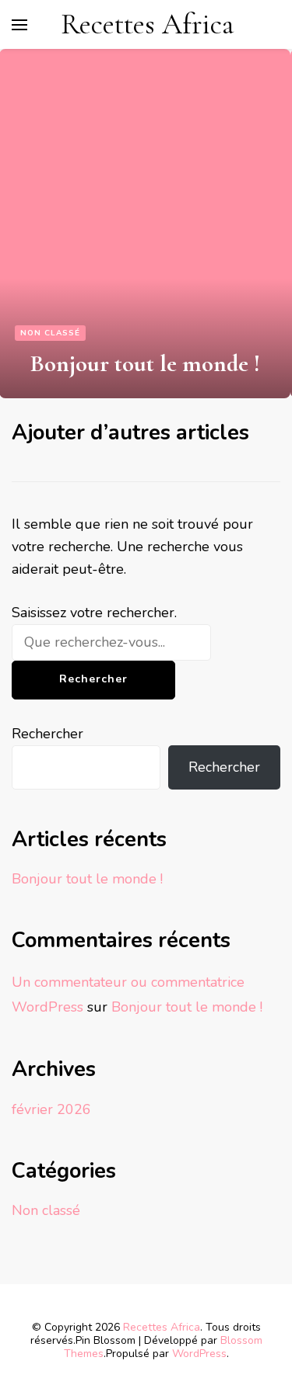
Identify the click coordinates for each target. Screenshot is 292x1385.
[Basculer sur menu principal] (19, 24)
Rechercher (47, 733)
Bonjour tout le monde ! (145, 363)
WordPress (199, 1353)
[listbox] (146, 223)
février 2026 (51, 1109)
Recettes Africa (147, 24)
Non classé (50, 333)
